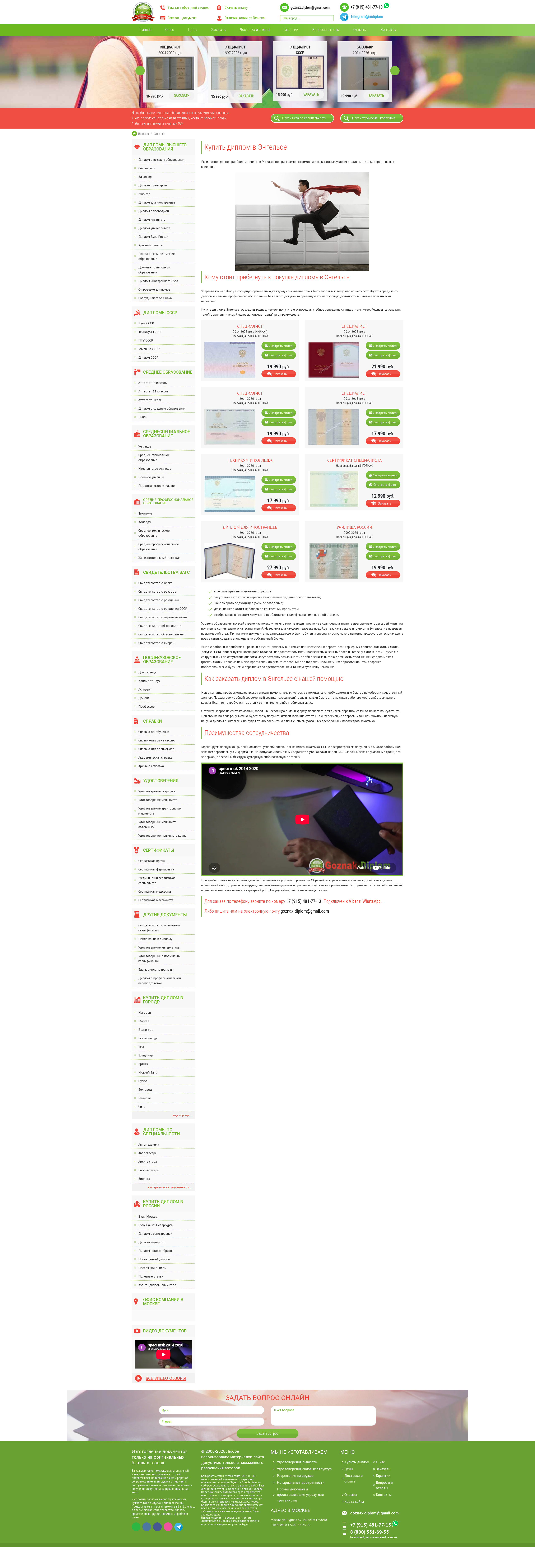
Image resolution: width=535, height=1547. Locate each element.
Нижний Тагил (148, 1072)
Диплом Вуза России (153, 236)
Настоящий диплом (152, 1268)
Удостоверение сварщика (156, 791)
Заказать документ (182, 18)
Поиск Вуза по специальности (304, 118)
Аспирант (145, 689)
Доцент (143, 698)
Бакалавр (145, 177)
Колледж (145, 522)
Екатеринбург (148, 1038)
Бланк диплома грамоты (155, 969)
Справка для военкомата (156, 749)
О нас (169, 29)
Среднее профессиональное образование (158, 546)
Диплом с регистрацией (155, 1233)
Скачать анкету (236, 7)
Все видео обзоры (166, 1378)
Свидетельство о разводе (157, 591)
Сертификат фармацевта (156, 869)
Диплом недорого (151, 1242)
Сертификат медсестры (155, 891)
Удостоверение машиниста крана (162, 835)
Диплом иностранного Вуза (158, 281)
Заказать (218, 29)
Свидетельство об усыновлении (161, 634)
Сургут (143, 1081)
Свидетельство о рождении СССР (162, 608)
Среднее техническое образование (154, 533)
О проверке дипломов (154, 289)
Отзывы (360, 29)
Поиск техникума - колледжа (373, 118)
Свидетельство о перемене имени (162, 617)
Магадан (144, 1012)
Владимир (145, 1055)
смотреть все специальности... (169, 1187)
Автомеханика (148, 1144)
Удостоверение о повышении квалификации (159, 958)
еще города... (182, 1115)
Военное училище (151, 477)
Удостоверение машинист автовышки (157, 824)
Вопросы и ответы (384, 1485)
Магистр (144, 194)
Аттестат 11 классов (153, 391)
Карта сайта (354, 1501)
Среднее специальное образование (154, 457)
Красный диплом (150, 245)
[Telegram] (178, 1526)
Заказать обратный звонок (188, 7)
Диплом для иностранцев (156, 202)
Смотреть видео (281, 346)
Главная (145, 29)
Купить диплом (356, 1462)
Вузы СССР (146, 323)
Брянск (143, 1064)
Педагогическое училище (156, 485)
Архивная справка (151, 766)
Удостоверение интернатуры (159, 947)
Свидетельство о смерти (156, 643)
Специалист (146, 168)
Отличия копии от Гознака (244, 18)
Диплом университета (154, 228)
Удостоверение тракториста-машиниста (159, 810)
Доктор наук (147, 672)
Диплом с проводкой (153, 211)
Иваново (144, 1098)
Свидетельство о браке (155, 583)
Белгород (145, 1089)
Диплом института (151, 219)
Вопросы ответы (326, 29)
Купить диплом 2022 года (157, 1285)
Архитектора (147, 1161)
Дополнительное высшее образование (156, 256)
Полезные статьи (150, 1276)
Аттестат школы (150, 400)
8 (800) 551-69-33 (369, 1532)
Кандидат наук (149, 681)
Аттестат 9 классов (152, 383)
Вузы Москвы (148, 1216)
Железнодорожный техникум (159, 557)
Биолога (144, 1178)
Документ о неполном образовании (154, 269)
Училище (144, 446)
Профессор (146, 706)
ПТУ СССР (145, 340)
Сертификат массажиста (155, 900)
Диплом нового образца (155, 1250)
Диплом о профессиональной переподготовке (159, 980)
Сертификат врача (151, 861)
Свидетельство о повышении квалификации (159, 927)
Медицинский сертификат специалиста (157, 880)
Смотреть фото (280, 355)
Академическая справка (155, 757)
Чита (141, 1106)
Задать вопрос (267, 1433)
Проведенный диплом (154, 1259)
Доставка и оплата (254, 29)
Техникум (145, 513)
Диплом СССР (148, 357)
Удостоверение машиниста (157, 800)
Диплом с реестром (152, 185)
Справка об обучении (153, 732)
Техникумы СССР (150, 332)
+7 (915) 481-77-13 (366, 7)
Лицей (142, 417)
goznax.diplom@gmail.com (310, 7)
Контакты (388, 29)
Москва (143, 1021)
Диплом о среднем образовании (161, 408)
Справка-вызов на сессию (156, 740)
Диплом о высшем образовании (161, 159)
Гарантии (290, 29)
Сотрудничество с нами (155, 298)
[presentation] (140, 70)
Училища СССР (149, 349)
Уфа (141, 1047)
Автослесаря (147, 1153)
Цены (192, 29)
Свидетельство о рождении (158, 600)
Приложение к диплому (155, 939)
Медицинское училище (154, 468)
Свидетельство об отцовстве (159, 626)
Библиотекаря (148, 1170)
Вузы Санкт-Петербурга (155, 1225)
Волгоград (145, 1029)
